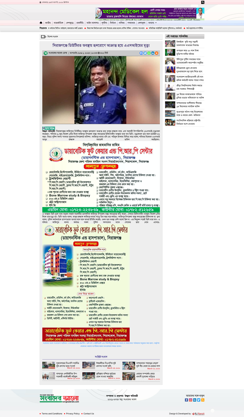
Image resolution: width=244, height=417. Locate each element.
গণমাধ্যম (131, 22)
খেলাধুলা (141, 22)
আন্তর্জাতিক (58, 22)
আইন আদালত (93, 22)
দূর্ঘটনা (104, 22)
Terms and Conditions (52, 413)
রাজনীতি (80, 22)
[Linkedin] (152, 53)
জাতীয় (48, 22)
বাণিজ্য (122, 22)
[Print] (156, 53)
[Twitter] (145, 53)
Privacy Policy (73, 413)
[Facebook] (141, 53)
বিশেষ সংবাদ (53, 36)
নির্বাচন (113, 22)
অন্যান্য (151, 22)
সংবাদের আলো (130, 399)
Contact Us (88, 413)
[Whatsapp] (149, 53)
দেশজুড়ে (69, 22)
